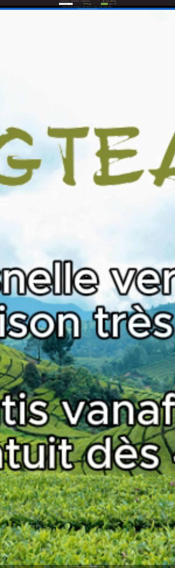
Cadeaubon (110, 6)
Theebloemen (95, 6)
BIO (92, 6)
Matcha (71, 6)
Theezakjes (83, 6)
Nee (95, 566)
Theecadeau (101, 6)
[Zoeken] (71, 3)
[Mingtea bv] (87, 4)
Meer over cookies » (101, 566)
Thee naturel (64, 6)
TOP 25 (68, 6)
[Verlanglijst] (113, 3)
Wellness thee (88, 6)
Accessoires (105, 6)
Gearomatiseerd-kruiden (77, 6)
